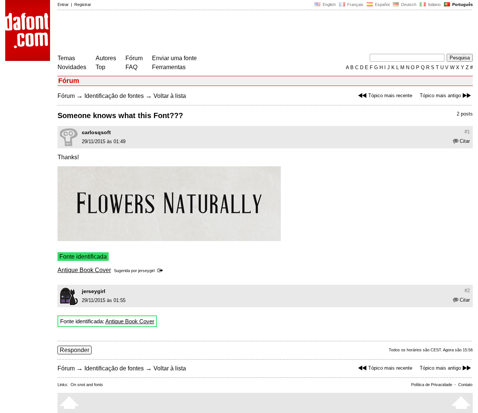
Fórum (134, 58)
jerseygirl (146, 270)
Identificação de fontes (114, 96)
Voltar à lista (169, 96)
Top (100, 67)
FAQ (131, 67)
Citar (465, 141)
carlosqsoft (96, 132)
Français (354, 4)
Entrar (63, 4)
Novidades (72, 67)
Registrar (82, 4)
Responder (74, 350)
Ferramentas (169, 67)
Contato (465, 384)
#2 (467, 290)
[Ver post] (161, 270)
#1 (467, 132)
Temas (66, 58)
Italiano (434, 4)
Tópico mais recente (390, 95)
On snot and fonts (87, 384)
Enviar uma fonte (174, 58)
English (328, 4)
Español (382, 4)
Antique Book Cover (84, 270)
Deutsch (408, 4)
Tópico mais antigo (440, 95)
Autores (106, 58)
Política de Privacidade (431, 384)
